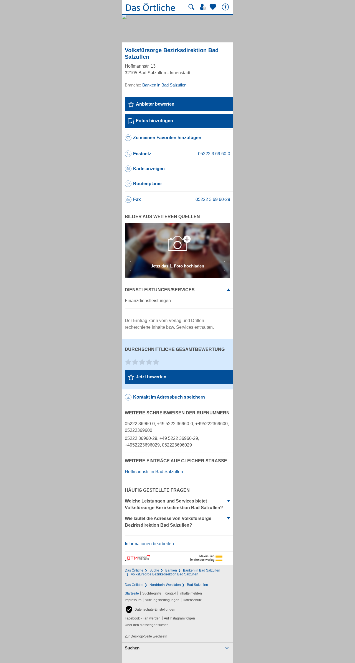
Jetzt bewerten (151, 376)
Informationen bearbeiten (149, 543)
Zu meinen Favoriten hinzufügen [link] (167, 137)
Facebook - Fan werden (143, 618)
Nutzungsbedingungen (162, 600)
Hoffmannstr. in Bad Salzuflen (154, 471)
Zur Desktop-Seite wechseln (146, 636)
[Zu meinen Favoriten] (213, 7)
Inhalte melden (190, 593)
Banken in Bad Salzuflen (201, 570)
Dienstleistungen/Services (160, 289)
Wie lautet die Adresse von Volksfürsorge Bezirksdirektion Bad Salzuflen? (168, 521)
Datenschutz (192, 600)
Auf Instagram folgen (179, 618)
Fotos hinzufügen (154, 120)
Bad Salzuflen (197, 585)
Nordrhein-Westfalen (165, 585)
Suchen (132, 648)
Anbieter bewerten (155, 104)
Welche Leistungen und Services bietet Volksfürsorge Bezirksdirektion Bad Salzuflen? (174, 504)
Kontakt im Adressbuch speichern (169, 397)
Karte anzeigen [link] (149, 168)
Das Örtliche (134, 570)
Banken (171, 570)
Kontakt (170, 593)
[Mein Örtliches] (204, 7)
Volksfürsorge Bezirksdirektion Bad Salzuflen (164, 574)
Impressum (133, 600)
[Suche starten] (191, 7)
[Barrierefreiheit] (226, 7)
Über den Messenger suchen (147, 625)
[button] (150, 609)
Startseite (132, 593)
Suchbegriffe (151, 593)
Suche (154, 570)
